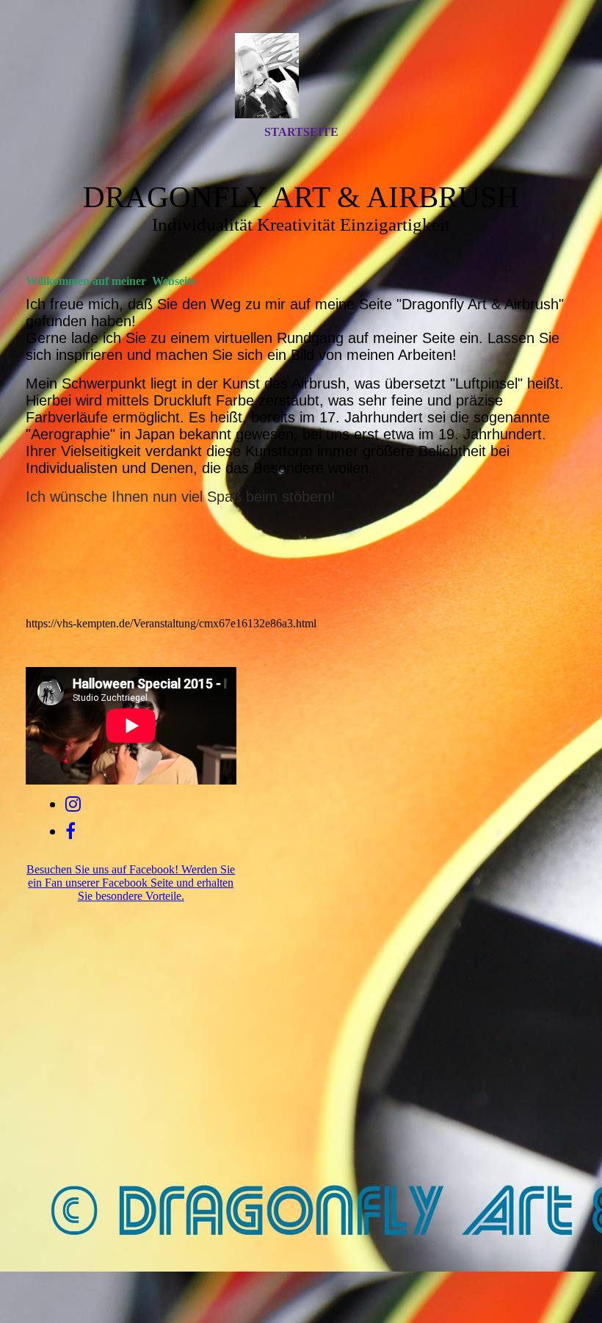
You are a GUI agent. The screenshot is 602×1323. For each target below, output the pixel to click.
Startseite (301, 132)
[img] (301, 75)
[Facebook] (70, 831)
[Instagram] (73, 804)
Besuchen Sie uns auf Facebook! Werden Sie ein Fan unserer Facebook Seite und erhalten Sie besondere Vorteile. (130, 882)
